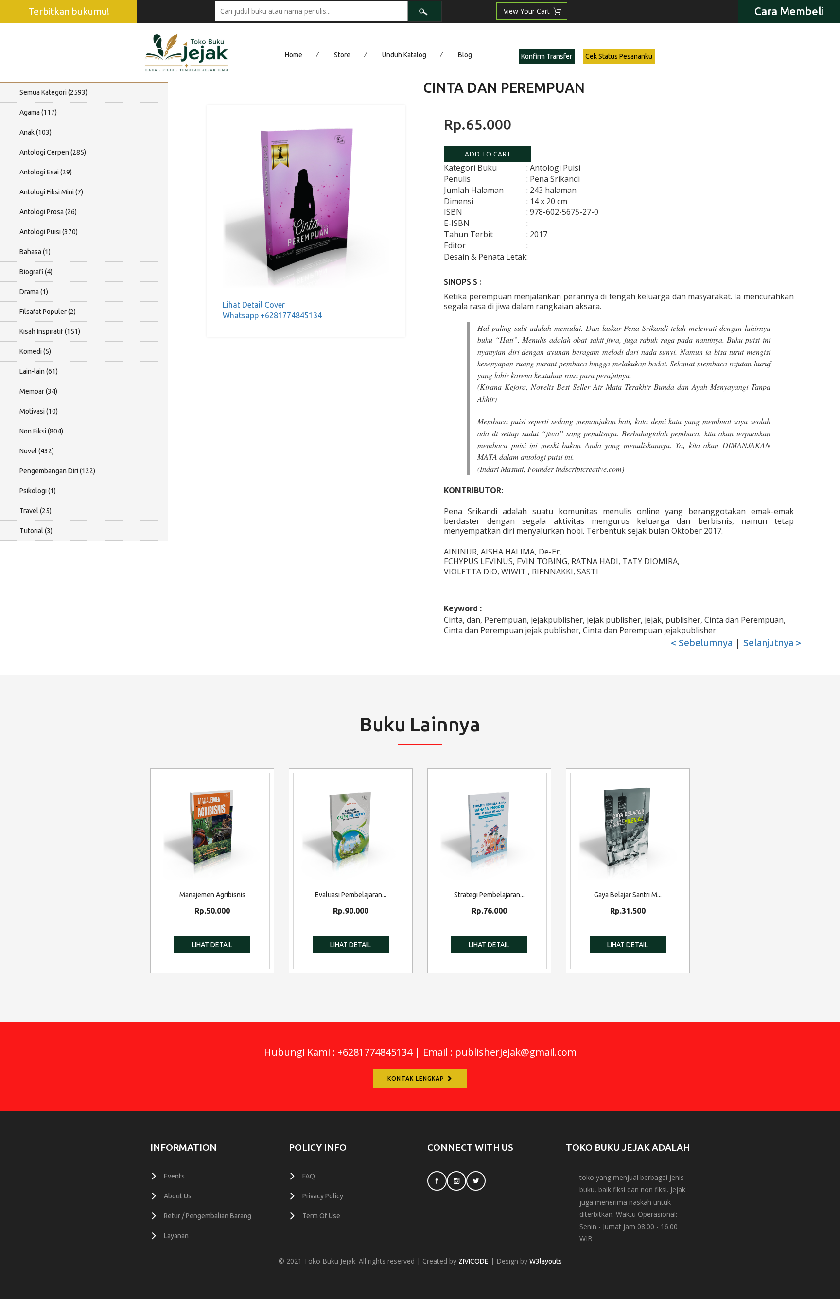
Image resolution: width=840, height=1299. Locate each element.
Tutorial (35, 531)
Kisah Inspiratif (49, 331)
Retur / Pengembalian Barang (207, 1216)
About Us (178, 1196)
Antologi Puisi (48, 232)
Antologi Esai (45, 172)
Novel (36, 451)
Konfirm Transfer (546, 56)
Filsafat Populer (47, 311)
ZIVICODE (473, 1261)
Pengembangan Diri (57, 471)
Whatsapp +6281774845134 (272, 315)
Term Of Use (321, 1216)
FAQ (308, 1176)
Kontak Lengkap (416, 1078)
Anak (35, 132)
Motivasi (38, 411)
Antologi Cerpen (52, 152)
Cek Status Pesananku (618, 56)
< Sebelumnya (702, 642)
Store (342, 55)
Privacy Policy (322, 1196)
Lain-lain (38, 371)
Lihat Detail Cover (254, 304)
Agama (38, 112)
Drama (33, 291)
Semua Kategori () (53, 92)
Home (293, 55)
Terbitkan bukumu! (68, 11)
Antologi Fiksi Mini (51, 192)
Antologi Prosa (48, 212)
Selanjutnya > (772, 642)
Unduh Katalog (404, 55)
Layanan (176, 1236)
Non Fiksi (41, 431)
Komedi (35, 351)
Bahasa (35, 252)
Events (174, 1176)
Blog (465, 55)
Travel (35, 511)
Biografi (35, 272)
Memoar (38, 391)
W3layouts (545, 1261)
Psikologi (37, 491)
